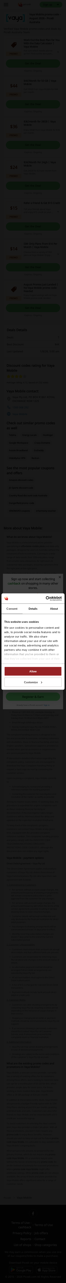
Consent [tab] (11, 608)
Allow (33, 671)
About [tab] (54, 608)
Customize (31, 682)
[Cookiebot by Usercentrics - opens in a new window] (46, 598)
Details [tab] (33, 608)
